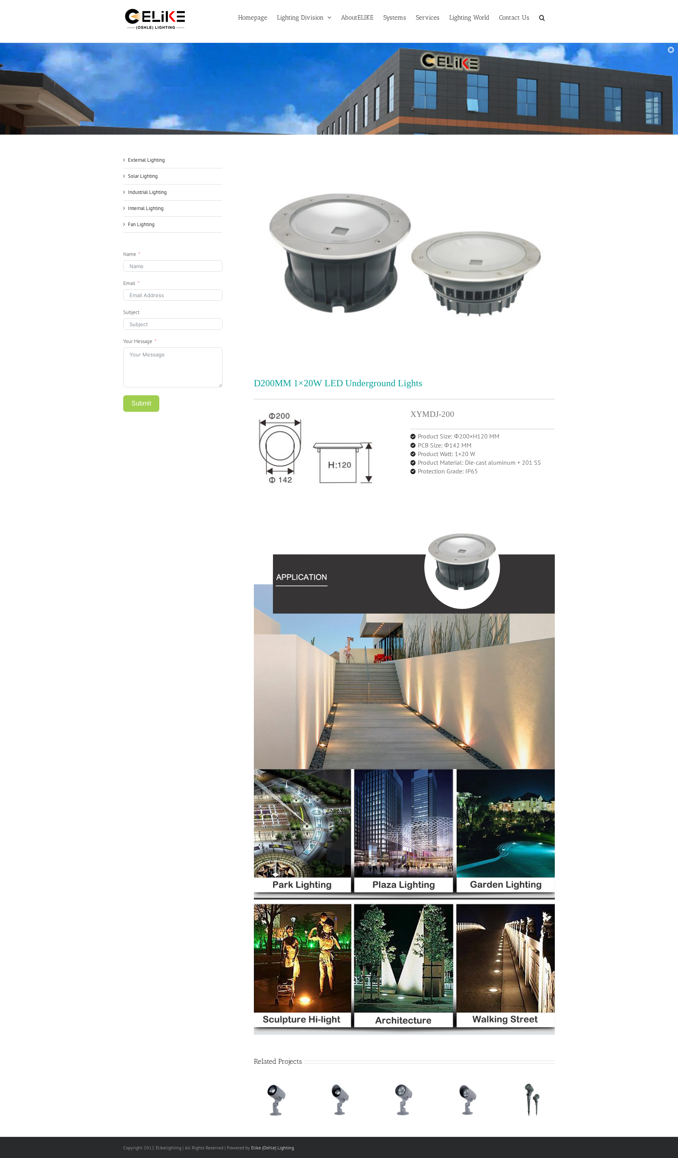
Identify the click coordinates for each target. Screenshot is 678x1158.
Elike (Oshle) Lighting (272, 1148)
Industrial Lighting (147, 192)
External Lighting (146, 160)
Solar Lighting (143, 176)
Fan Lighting (141, 224)
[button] (542, 17)
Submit (141, 403)
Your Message (137, 341)
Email (129, 283)
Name (129, 254)
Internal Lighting (146, 208)
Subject (131, 312)
